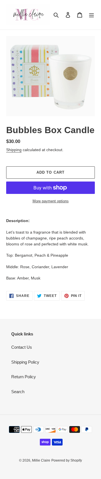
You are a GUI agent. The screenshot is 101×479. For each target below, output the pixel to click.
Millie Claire (41, 460)
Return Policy (23, 376)
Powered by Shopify (66, 460)
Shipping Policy (25, 362)
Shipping (14, 149)
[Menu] (91, 15)
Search (17, 391)
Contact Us (21, 347)
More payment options (51, 201)
